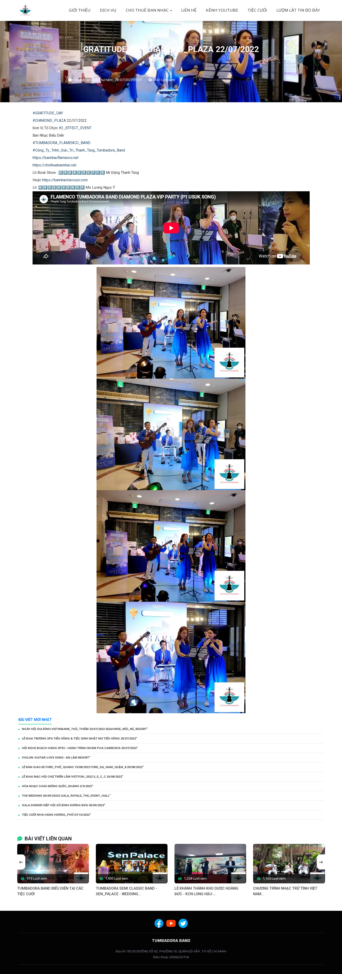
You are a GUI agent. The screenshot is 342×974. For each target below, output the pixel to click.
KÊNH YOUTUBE (222, 10)
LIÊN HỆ (189, 10)
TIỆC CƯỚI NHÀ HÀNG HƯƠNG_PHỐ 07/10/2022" (56, 814)
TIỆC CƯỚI (257, 10)
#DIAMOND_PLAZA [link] (49, 120)
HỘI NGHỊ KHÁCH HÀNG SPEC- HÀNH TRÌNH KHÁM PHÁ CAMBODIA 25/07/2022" (80, 748)
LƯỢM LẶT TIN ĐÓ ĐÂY (298, 10)
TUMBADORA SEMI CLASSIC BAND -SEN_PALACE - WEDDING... (126, 891)
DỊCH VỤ (108, 10)
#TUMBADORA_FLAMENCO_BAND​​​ (62, 143)
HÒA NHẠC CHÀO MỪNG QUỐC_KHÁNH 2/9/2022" (57, 786)
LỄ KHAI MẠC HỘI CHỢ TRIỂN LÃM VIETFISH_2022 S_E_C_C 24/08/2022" (72, 776)
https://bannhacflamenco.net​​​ (55, 157)
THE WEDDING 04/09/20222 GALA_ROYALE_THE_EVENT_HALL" (66, 795)
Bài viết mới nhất (35, 719)
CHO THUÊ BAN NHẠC (148, 10)
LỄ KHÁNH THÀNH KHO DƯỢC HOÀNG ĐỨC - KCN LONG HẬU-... (206, 891)
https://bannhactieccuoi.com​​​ (65, 180)
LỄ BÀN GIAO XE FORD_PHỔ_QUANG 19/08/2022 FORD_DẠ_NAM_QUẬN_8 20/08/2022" (83, 767)
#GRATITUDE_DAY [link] (48, 113)
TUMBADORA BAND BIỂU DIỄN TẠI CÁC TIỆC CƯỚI (50, 891)
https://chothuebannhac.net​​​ (54, 165)
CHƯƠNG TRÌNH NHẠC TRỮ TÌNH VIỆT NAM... (285, 891)
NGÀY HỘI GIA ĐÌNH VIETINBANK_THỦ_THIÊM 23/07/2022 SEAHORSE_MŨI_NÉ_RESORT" (85, 729)
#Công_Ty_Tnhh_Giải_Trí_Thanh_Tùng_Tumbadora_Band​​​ (79, 150)
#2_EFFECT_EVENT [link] (75, 128)
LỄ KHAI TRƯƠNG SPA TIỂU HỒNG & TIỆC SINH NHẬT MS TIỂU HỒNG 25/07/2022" (79, 738)
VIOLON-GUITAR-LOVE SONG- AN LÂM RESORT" (56, 757)
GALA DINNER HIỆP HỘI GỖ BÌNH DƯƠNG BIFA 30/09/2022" (63, 805)
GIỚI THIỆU (80, 10)
